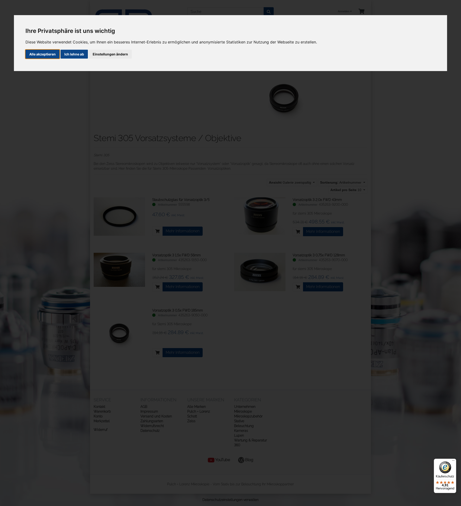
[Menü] (453, 461)
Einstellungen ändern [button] (110, 54)
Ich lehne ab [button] (74, 54)
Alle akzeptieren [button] (42, 54)
